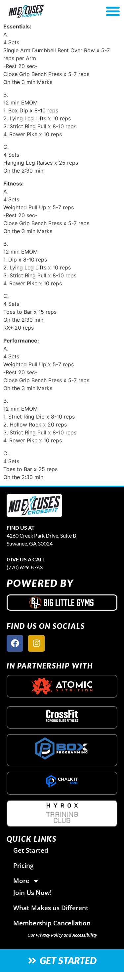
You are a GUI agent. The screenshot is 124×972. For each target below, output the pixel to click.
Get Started (30, 850)
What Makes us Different (51, 907)
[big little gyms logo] (62, 602)
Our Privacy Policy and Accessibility (62, 935)
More (21, 880)
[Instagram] (36, 643)
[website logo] (44, 11)
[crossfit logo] (62, 715)
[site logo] (34, 505)
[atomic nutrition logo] (62, 686)
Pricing (23, 865)
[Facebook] (15, 643)
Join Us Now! (32, 892)
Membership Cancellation (52, 922)
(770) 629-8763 (25, 567)
